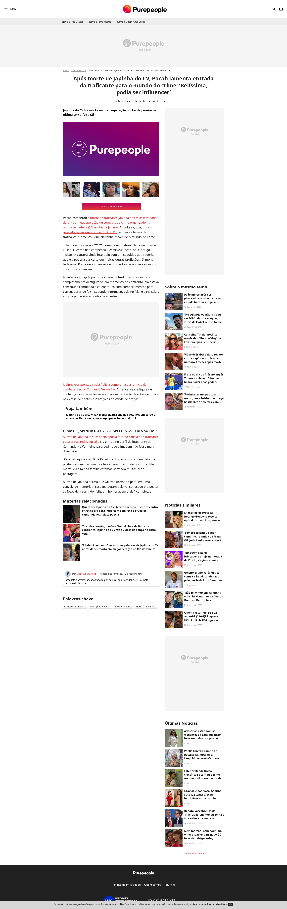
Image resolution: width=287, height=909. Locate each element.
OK (230, 904)
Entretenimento (123, 606)
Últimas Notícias (78, 70)
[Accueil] (145, 9)
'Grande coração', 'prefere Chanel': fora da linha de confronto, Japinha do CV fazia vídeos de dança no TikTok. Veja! (120, 530)
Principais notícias (100, 606)
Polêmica (151, 606)
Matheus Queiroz (86, 573)
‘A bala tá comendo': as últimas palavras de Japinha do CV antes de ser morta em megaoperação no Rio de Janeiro (120, 547)
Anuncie (170, 885)
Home (66, 70)
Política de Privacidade (126, 885)
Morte (139, 606)
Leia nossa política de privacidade (210, 904)
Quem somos (152, 885)
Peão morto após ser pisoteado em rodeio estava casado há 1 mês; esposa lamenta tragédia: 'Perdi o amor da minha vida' (202, 302)
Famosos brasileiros (75, 606)
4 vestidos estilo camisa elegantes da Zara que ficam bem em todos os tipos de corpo (203, 736)
